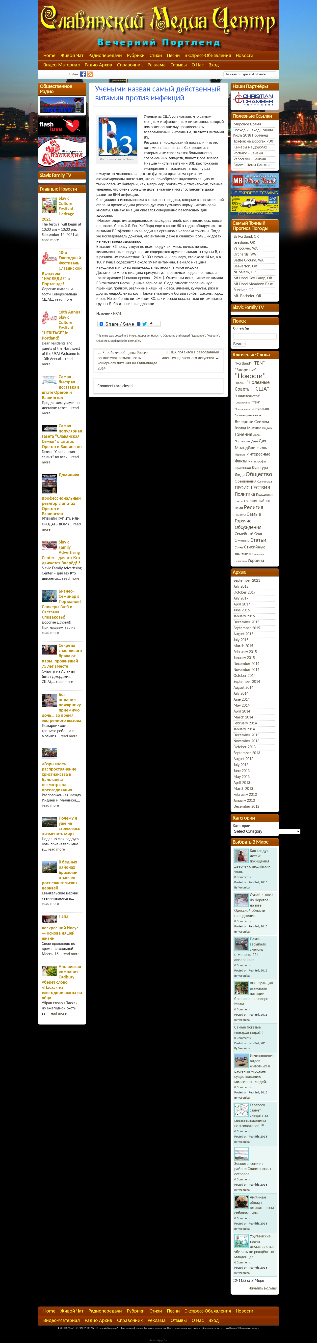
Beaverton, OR (245, 266)
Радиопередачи (105, 55)
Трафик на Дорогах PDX (253, 141)
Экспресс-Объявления (208, 55)
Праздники (264, 495)
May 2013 (242, 777)
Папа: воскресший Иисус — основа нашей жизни (60, 927)
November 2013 (246, 741)
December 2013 (246, 735)
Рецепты (240, 515)
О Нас (198, 65)
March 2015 (243, 646)
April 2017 (242, 604)
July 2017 (241, 598)
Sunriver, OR (244, 290)
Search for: (241, 329)
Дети (254, 441)
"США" (261, 389)
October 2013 (245, 747)
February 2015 (245, 652)
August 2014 (243, 688)
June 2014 (242, 700)
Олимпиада (264, 481)
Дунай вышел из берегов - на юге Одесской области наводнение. (253, 905)
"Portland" (243, 364)
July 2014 (241, 694)
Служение (242, 541)
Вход (214, 65)
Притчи (239, 501)
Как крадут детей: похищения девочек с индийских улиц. (252, 861)
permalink (134, 341)
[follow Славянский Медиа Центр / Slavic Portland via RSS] (90, 76)
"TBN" (258, 363)
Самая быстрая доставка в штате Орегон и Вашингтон (60, 387)
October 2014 (245, 676)
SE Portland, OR (246, 237)
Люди (240, 475)
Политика (245, 494)
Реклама (157, 65)
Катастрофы (257, 461)
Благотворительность (248, 415)
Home (49, 55)
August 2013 (243, 759)
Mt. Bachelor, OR (247, 296)
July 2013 (241, 765)
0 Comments (242, 877)
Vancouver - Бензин (250, 159)
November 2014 (246, 670)
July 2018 (241, 587)
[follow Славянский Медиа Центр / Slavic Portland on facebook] (83, 76)
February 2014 (245, 723)
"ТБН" (256, 402)
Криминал (243, 468)
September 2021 (247, 581)
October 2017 (245, 593)
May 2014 (242, 706)
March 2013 (243, 789)
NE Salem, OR (245, 272)
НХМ (117, 314)
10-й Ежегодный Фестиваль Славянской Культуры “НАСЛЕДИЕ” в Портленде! (62, 268)
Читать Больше (263, 1288)
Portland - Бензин (248, 153)
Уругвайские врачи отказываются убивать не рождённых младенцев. (254, 1246)
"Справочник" (243, 402)
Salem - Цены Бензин (252, 165)
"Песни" (240, 383)
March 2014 (243, 717)
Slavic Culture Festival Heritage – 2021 (60, 209)
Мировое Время (247, 124)
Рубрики (136, 55)
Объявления (245, 482)
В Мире (131, 335)
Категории (241, 826)
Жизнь (262, 448)
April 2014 (242, 712)
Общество (169, 335)
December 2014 (246, 664)
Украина (256, 560)
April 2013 (242, 783)
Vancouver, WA (246, 249)
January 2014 (244, 729)
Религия (253, 508)
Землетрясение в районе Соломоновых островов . (252, 1169)
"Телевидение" (243, 409)
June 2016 (242, 610)
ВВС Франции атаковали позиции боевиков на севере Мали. (253, 993)
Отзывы (179, 65)
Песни (173, 55)
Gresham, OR (244, 243)
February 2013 (245, 795)
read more (50, 240)
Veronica (244, 887)
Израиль (240, 454)
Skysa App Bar (158, 1340)
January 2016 (244, 616)
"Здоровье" (197, 335)
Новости (244, 55)
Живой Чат (71, 55)
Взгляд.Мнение (248, 428)
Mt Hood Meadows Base (253, 284)
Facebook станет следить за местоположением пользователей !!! (251, 1115)
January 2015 (244, 658)
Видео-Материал (61, 65)
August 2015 (243, 634)
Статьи (258, 540)
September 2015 (247, 628)
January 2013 (244, 801)
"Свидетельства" (248, 396)
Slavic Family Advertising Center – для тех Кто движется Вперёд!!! (61, 553)
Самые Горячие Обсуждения (248, 521)
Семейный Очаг (249, 534)
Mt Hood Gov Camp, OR (253, 278)
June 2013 (242, 771)
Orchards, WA (245, 255)
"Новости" (213, 335)
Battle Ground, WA (249, 260)
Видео (267, 428)
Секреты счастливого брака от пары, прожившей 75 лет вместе (62, 656)
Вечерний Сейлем (252, 422)
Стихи (156, 55)
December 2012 (246, 807)
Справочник (130, 65)
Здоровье (143, 335)
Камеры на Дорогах (250, 147)
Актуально (260, 409)
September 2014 (247, 682)
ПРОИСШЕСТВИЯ (252, 488)
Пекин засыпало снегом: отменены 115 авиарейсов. (250, 949)
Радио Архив (98, 65)
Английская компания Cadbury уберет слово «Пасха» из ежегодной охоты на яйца (62, 982)
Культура (260, 468)
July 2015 (241, 640)
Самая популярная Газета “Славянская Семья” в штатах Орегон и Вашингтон (62, 436)
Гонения (243, 434)
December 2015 (246, 622)
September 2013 (247, 753)
